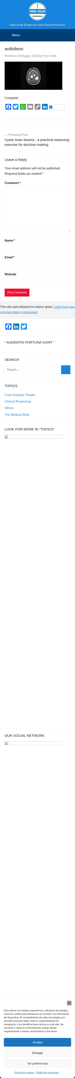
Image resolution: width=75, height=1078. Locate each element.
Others (9, 408)
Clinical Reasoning (18, 401)
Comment (13, 183)
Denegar (37, 1052)
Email (10, 257)
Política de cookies (24, 1072)
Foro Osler (49, 55)
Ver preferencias (37, 1063)
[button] (69, 1003)
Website (10, 274)
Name (10, 240)
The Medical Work (17, 414)
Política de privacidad (47, 1072)
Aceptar (37, 1042)
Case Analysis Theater (20, 395)
